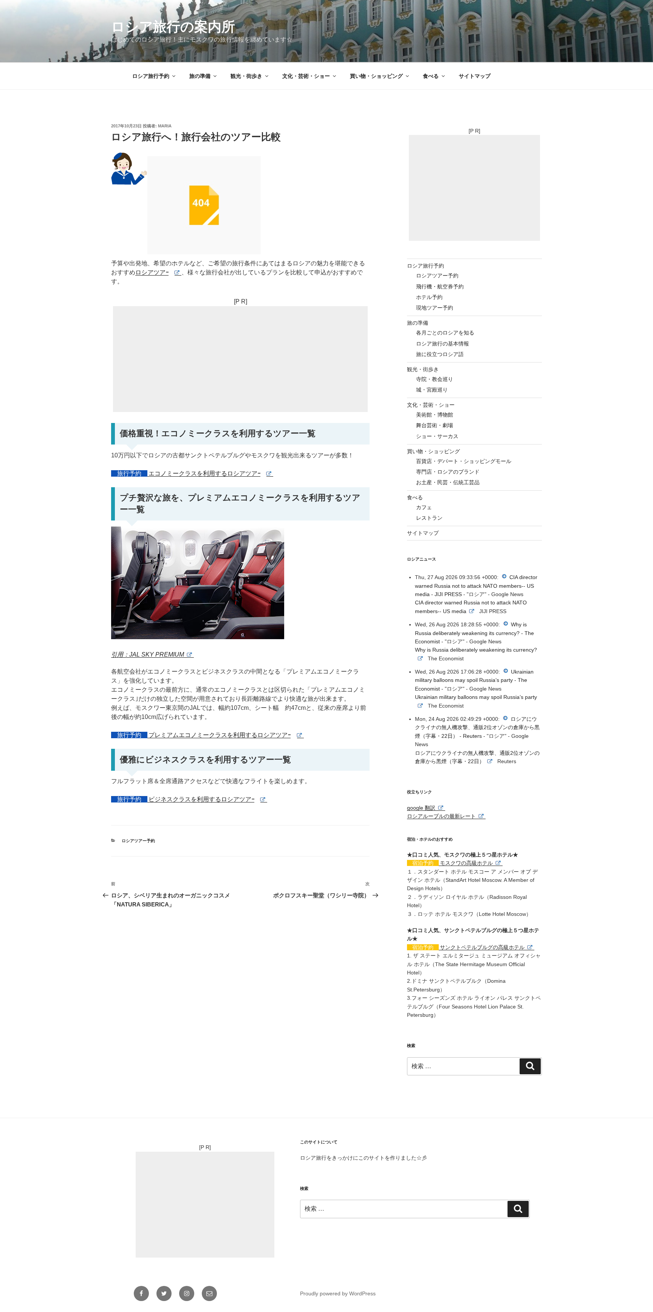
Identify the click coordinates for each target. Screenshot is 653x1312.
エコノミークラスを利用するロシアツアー (206, 473)
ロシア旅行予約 (150, 76)
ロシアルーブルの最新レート (441, 816)
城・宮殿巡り (432, 390)
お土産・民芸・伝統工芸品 (448, 482)
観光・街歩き (246, 76)
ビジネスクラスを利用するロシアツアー (203, 799)
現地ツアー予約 (434, 308)
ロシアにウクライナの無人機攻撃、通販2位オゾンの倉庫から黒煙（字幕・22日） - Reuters (477, 727)
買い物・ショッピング (376, 76)
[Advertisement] (240, 359)
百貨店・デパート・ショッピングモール (463, 461)
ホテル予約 (429, 297)
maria (165, 126)
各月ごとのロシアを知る (445, 333)
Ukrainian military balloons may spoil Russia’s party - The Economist (474, 680)
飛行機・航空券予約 (440, 286)
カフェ (424, 507)
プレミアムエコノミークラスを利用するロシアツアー (221, 735)
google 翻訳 (421, 808)
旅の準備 (199, 76)
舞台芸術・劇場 (434, 425)
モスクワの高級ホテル (466, 863)
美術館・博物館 (434, 415)
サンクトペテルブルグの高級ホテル (482, 947)
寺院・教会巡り (434, 379)
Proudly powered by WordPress (338, 1293)
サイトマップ (475, 76)
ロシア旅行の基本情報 (442, 344)
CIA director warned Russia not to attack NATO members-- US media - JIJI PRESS (476, 585)
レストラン (429, 518)
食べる (431, 76)
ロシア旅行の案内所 (173, 26)
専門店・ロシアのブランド (448, 472)
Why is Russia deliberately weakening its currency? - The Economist (474, 632)
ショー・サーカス (437, 436)
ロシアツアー (153, 272)
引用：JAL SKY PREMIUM (147, 654)
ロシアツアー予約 (138, 840)
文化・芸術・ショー (306, 76)
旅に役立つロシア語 (440, 354)
